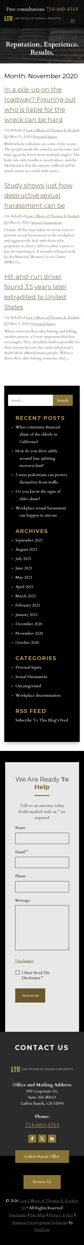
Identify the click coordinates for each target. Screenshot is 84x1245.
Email (21, 852)
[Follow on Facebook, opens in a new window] (32, 1139)
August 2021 (26, 549)
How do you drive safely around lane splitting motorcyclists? (36, 458)
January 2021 (26, 615)
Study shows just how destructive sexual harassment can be (38, 195)
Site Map (37, 1215)
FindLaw (42, 1230)
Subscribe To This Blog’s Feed (41, 720)
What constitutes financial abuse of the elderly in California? (37, 434)
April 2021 (24, 587)
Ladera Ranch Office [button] (42, 1156)
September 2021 (29, 540)
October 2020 (27, 642)
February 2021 (27, 605)
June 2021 (23, 568)
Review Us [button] (42, 1182)
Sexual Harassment (46, 222)
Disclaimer (24, 961)
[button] (72, 20)
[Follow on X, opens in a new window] (42, 1139)
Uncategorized (28, 686)
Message (22, 900)
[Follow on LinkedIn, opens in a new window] (52, 1139)
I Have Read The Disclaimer (36, 975)
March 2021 (25, 596)
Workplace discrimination (37, 695)
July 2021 (23, 559)
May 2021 (23, 577)
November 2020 (29, 633)
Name (20, 827)
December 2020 (28, 624)
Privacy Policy (61, 1215)
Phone (20, 876)
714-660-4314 (62, 9)
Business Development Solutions (40, 1222)
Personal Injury (45, 136)
